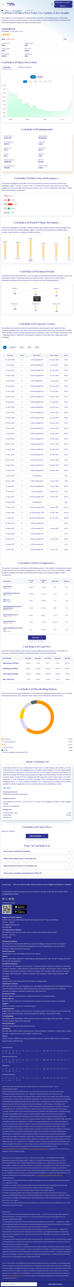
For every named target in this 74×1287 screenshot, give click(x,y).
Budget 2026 (6, 1011)
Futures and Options (33, 954)
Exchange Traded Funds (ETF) (12, 949)
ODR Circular (54, 1038)
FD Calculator (17, 966)
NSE (7, 1031)
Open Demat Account (62, 2)
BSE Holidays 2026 (21, 1019)
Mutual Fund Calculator (38, 969)
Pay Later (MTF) (59, 946)
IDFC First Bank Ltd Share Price (13, 989)
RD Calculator (27, 966)
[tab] (25, 81)
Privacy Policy (64, 1038)
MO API (28, 981)
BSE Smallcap (30, 959)
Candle (39, 77)
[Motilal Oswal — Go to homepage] (9, 4)
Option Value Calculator (56, 974)
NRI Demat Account (30, 944)
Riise (33, 981)
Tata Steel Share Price (25, 986)
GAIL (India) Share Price (64, 986)
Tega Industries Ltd (9, 621)
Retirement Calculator (62, 966)
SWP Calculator (62, 969)
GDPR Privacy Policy (20, 1038)
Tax (3, 1026)
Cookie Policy (60, 1031)
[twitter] (6, 899)
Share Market (6, 954)
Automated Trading (53, 1014)
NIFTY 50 (5, 959)
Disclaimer (51, 1031)
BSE (3, 1031)
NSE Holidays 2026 (8, 1019)
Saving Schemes (29, 1026)
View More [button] (7, 788)
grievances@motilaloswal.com (12, 1149)
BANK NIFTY (21, 959)
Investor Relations (41, 1031)
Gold (9, 1014)
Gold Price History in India (36, 1019)
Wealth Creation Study (34, 1033)
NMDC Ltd (6, 600)
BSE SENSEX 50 (16, 961)
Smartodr (40, 1038)
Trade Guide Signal (19, 981)
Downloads (32, 1038)
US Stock (64, 1011)
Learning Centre (20, 996)
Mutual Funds (18, 944)
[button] (37, 851)
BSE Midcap (39, 959)
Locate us (19, 1006)
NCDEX (15, 1031)
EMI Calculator (51, 969)
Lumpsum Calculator (9, 969)
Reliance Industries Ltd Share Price (23, 991)
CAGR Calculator (23, 969)
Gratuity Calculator (33, 971)
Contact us (6, 1006)
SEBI (10, 1031)
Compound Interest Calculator (44, 966)
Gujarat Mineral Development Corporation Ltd (12, 607)
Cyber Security (7, 1041)
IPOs (48, 1011)
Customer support (30, 1006)
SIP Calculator (6, 966)
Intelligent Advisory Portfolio (47, 944)
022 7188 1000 (6, 937)
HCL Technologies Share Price (48, 989)
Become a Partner (8, 1001)
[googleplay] (20, 912)
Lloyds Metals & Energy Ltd (11, 593)
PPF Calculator (46, 971)
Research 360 (6, 981)
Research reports (8, 996)
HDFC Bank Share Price (9, 986)
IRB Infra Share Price (30, 989)
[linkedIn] (13, 899)
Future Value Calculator (18, 971)
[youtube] (10, 899)
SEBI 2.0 (47, 1038)
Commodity (19, 1014)
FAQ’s (13, 1006)
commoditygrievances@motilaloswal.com (49, 1175)
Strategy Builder (41, 981)
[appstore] (20, 907)
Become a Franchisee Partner (26, 1001)
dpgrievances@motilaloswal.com (38, 1149)
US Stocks (61, 944)
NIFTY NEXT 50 (49, 959)
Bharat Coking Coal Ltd (10, 614)
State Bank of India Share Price (44, 986)
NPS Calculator (42, 974)
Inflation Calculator (29, 974)
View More (35, 637)
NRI (13, 1014)
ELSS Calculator (57, 971)
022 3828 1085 (7, 927)
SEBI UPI (62, 6)
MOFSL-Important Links (26, 1031)
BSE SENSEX (12, 959)
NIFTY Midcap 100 (60, 959)
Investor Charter (7, 1038)
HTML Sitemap (18, 1041)
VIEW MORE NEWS (35, 836)
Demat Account (27, 1011)
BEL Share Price (41, 991)
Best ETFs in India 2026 (22, 1021)
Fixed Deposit (48, 946)
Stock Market (16, 1011)
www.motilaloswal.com (15, 1276)
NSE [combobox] (65, 39)
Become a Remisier (58, 1001)
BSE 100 (7, 961)
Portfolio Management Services (32, 946)
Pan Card (9, 1026)
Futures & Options (25, 67)
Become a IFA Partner (44, 1001)
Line (33, 77)
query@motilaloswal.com (10, 925)
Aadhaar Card (17, 1026)
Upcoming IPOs (7, 944)
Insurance (26, 949)
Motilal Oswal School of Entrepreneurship (41, 996)
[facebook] (3, 899)
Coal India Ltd (7, 586)
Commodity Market (18, 954)
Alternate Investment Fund (11, 946)
